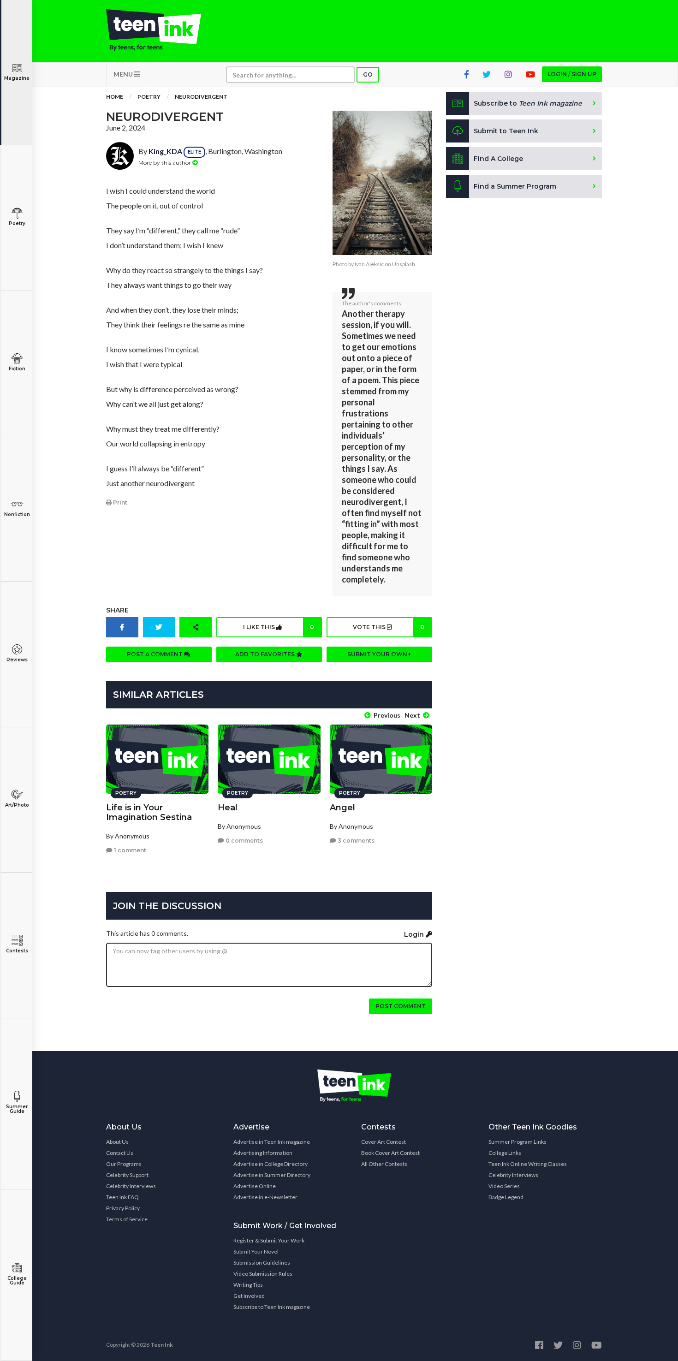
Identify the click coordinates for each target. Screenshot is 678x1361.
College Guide (17, 1280)
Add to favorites (265, 654)
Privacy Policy (123, 1208)
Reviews (17, 660)
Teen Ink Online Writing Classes (527, 1163)
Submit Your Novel (256, 1251)
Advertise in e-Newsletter (265, 1197)
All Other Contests (384, 1163)
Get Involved (249, 1295)
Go (368, 74)
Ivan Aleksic (369, 264)
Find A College (498, 159)
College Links (504, 1152)
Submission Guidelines (261, 1262)
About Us (117, 1141)
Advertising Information (262, 1152)
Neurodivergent (201, 96)
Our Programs (124, 1163)
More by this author (165, 162)
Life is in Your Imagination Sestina (149, 812)
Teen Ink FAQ (122, 1197)
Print (119, 502)
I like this (278, 627)
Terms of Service (127, 1219)
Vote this (388, 627)
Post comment (400, 1006)
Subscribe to (528, 103)
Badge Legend (505, 1197)
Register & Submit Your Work (268, 1240)
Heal (228, 807)
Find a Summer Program (515, 186)
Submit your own (378, 654)
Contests (17, 951)
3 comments (355, 840)
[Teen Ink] (163, 30)
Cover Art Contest (383, 1141)
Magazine (17, 78)
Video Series (504, 1186)
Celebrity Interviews (131, 1186)
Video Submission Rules (262, 1273)
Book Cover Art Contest (390, 1152)
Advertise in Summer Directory (271, 1174)
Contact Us (119, 1152)
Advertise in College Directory (270, 1163)
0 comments (243, 840)
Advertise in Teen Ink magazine (271, 1141)
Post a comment (155, 654)
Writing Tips (248, 1284)
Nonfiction (17, 514)
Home (114, 96)
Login (415, 934)
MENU (123, 74)
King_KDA (165, 151)
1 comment (129, 850)
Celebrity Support (127, 1174)
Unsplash (403, 264)
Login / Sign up (571, 74)
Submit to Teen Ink (506, 131)
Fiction (17, 369)
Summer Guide (17, 1109)
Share (117, 610)
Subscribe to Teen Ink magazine (271, 1306)
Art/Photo (17, 805)
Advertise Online (254, 1186)
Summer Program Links (517, 1141)
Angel (342, 807)
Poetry (17, 223)
